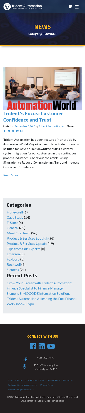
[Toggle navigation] (77, 6)
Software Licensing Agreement (22, 385)
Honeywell (15, 212)
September (21, 126)
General (13, 228)
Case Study (15, 217)
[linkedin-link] (42, 346)
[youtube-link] (51, 346)
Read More (10, 175)
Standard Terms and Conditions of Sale (26, 380)
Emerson (13, 254)
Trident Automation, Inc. (52, 126)
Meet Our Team (19, 233)
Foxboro (13, 259)
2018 (32, 126)
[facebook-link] (33, 346)
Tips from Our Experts (23, 249)
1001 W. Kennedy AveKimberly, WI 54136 (46, 367)
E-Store (12, 222)
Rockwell (14, 264)
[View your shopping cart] (70, 6)
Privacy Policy (46, 385)
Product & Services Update (27, 243)
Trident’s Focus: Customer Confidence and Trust (33, 116)
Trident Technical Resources (60, 380)
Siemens (13, 269)
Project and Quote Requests (21, 389)
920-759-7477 (45, 357)
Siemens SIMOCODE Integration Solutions (38, 293)
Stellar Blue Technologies (51, 400)
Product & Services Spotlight (28, 238)
